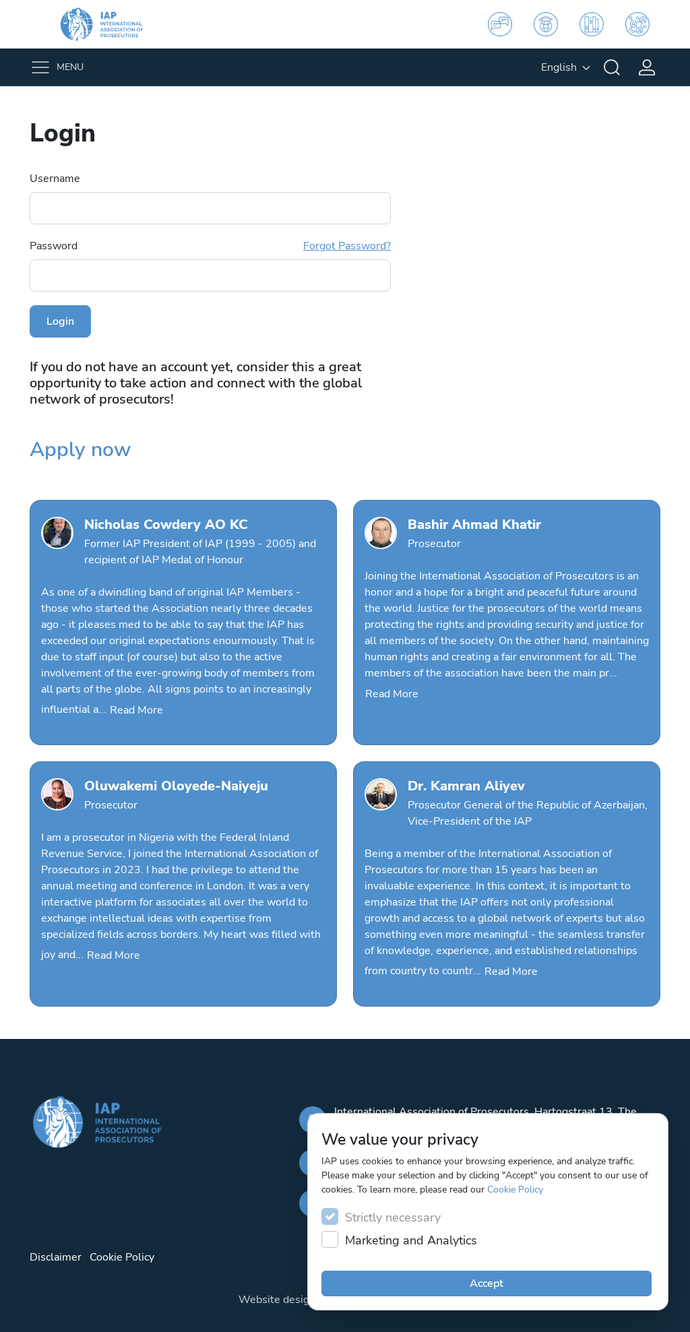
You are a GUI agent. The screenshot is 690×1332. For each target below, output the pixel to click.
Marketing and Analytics (411, 1240)
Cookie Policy (515, 1189)
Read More (136, 710)
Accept (486, 1283)
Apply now (80, 449)
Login (60, 321)
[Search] (611, 67)
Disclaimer (56, 1257)
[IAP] (110, 24)
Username (55, 178)
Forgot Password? (347, 246)
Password (210, 246)
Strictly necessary (393, 1217)
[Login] (646, 67)
